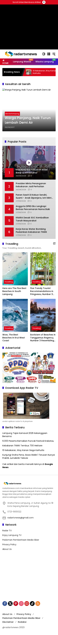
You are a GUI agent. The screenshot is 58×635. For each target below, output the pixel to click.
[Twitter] (10, 603)
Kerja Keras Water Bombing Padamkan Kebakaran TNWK (31, 230)
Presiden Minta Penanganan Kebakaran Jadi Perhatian (31, 185)
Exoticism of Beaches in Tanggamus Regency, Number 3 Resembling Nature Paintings (42, 337)
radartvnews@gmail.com (20, 517)
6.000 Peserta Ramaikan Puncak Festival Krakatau (28, 440)
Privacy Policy (9, 544)
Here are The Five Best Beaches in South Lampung (14, 291)
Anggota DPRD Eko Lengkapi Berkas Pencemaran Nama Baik (33, 208)
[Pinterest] (15, 603)
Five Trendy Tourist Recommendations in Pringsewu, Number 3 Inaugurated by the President (41, 291)
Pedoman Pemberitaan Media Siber (20, 539)
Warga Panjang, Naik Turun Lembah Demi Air (28, 120)
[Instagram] (21, 603)
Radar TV (7, 530)
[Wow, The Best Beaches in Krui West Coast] (15, 315)
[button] (44, 54)
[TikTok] (32, 603)
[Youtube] (26, 603)
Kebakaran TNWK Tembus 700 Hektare (22, 445)
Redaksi (22, 621)
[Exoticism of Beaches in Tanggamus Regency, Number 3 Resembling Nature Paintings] (43, 315)
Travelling (9, 282)
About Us (7, 549)
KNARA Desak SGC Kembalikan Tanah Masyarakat (32, 219)
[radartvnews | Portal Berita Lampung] (20, 53)
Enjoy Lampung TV (11, 535)
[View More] (54, 243)
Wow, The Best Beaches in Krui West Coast (13, 337)
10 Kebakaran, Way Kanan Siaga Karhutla (23, 450)
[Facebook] (4, 603)
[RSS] (37, 603)
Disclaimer (8, 621)
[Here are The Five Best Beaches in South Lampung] (15, 268)
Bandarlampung (12, 113)
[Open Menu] (49, 54)
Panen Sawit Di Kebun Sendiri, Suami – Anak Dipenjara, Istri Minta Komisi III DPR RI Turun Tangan (34, 196)
